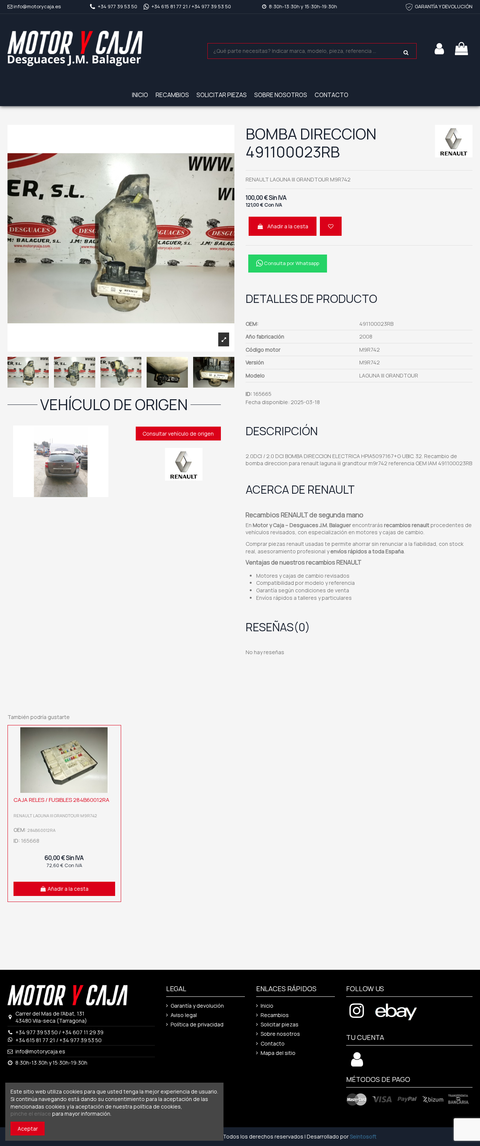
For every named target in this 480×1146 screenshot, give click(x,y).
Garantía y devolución (197, 1005)
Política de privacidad (197, 1024)
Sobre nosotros (280, 1033)
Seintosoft (363, 1136)
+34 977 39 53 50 (117, 6)
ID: (249, 393)
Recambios (275, 1015)
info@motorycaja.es (37, 6)
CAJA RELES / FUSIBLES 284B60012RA (62, 800)
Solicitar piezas (279, 1024)
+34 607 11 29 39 (83, 1032)
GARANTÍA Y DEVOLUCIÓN (443, 6)
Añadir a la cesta (287, 226)
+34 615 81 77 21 (170, 6)
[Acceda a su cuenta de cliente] (357, 1063)
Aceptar (28, 1128)
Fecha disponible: (268, 402)
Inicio (267, 1005)
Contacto (273, 1043)
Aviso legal (184, 1015)
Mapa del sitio (278, 1052)
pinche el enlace (30, 1113)
